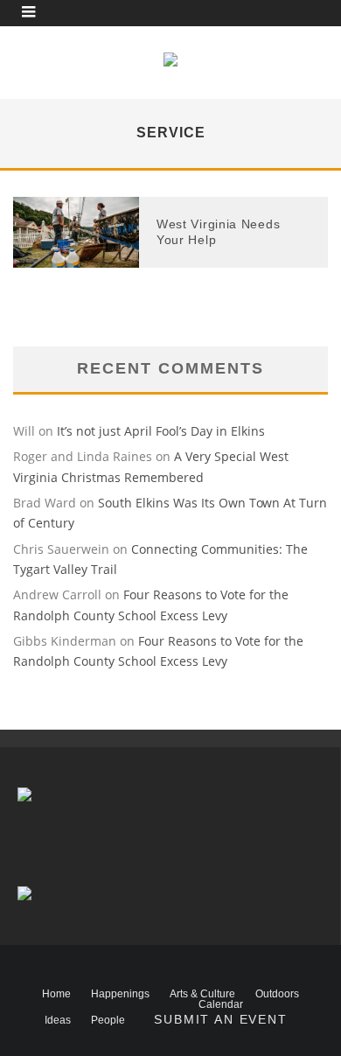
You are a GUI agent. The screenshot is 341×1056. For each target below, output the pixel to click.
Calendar (220, 1004)
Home (56, 994)
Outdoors (277, 994)
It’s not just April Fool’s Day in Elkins (161, 431)
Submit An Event (220, 1019)
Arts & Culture (202, 994)
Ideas (58, 1020)
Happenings (120, 994)
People (108, 1020)
